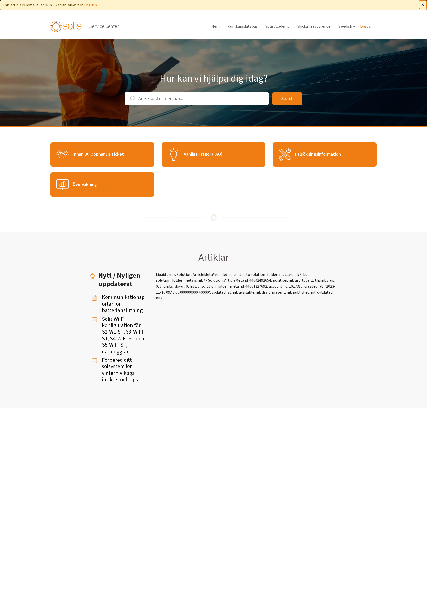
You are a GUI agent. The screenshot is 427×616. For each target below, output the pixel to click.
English (90, 5)
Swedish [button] (345, 26)
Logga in (367, 26)
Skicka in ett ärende (313, 26)
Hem (216, 26)
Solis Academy (277, 26)
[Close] (423, 4)
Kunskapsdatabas (242, 26)
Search (287, 99)
